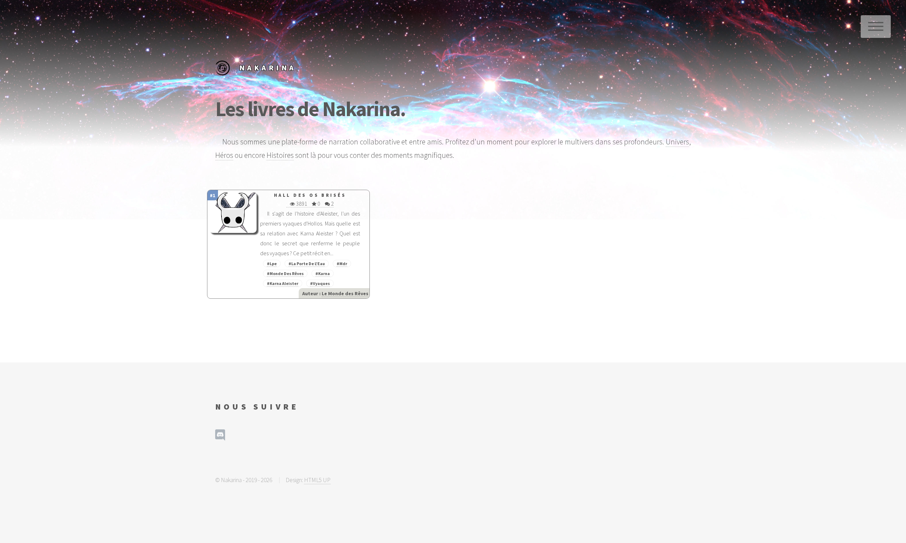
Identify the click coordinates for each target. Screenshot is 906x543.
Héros (224, 155)
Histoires (280, 155)
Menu (876, 26)
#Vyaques (320, 283)
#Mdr (342, 263)
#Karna (322, 273)
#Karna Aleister (282, 283)
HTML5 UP (317, 480)
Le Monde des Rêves (345, 293)
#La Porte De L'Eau (306, 263)
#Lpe (272, 263)
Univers (677, 142)
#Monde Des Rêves (285, 273)
